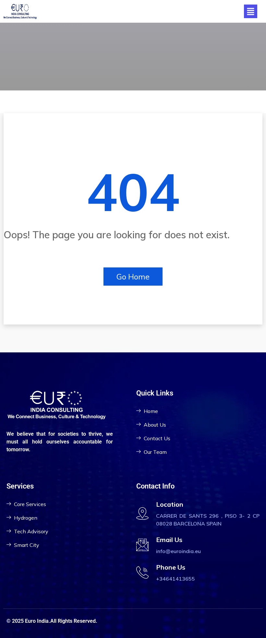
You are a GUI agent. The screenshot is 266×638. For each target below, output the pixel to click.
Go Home (133, 276)
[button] (250, 11)
